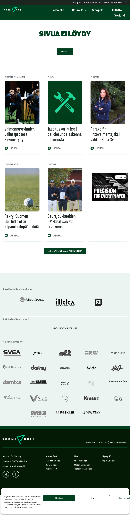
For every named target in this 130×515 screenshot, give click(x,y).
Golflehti (119, 15)
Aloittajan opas (53, 461)
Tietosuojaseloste (83, 469)
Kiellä (92, 498)
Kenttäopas (52, 465)
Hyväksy (59, 498)
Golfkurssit (51, 469)
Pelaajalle (58, 10)
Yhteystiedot (80, 461)
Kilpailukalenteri (110, 461)
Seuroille (77, 10)
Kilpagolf (97, 10)
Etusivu (65, 51)
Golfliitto (116, 10)
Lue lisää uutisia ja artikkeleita (65, 251)
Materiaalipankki (82, 465)
